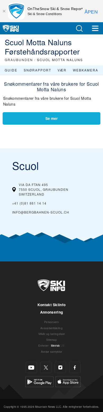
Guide (11, 70)
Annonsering (51, 312)
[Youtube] (31, 367)
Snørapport (37, 70)
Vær (62, 70)
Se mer (51, 118)
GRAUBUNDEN (19, 59)
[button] (79, 28)
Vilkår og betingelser (51, 334)
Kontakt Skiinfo (52, 304)
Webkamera (85, 70)
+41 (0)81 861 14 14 (29, 203)
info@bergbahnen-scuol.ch (40, 212)
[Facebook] (75, 367)
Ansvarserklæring (51, 328)
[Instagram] (60, 367)
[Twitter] (46, 367)
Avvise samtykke (51, 352)
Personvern (51, 322)
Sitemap (51, 340)
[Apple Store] (68, 381)
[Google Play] (39, 381)
